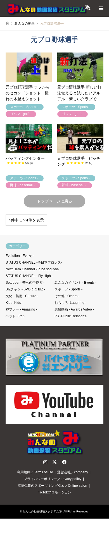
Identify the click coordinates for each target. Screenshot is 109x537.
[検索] (88, 8)
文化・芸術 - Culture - (22, 296)
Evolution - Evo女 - (20, 256)
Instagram (45, 462)
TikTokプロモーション (54, 492)
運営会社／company (72, 472)
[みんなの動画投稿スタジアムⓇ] (47, 8)
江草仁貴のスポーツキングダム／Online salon (52, 486)
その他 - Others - (66, 296)
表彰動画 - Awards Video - (74, 309)
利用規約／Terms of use (35, 472)
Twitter (54, 462)
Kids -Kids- (14, 303)
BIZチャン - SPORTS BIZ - (25, 289)
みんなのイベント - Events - (75, 283)
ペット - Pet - (15, 316)
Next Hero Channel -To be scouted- (32, 269)
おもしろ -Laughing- (70, 303)
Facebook (64, 462)
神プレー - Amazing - (21, 309)
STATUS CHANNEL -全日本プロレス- (34, 262)
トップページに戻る (54, 201)
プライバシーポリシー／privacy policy (52, 479)
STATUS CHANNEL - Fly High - (29, 276)
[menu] (100, 8)
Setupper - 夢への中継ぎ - (25, 283)
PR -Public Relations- (70, 316)
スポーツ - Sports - (68, 289)
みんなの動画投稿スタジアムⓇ (42, 511)
